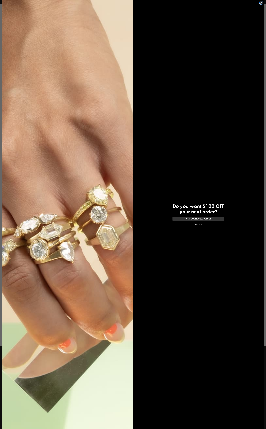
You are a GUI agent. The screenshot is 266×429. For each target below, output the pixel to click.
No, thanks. (198, 224)
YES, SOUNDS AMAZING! (198, 218)
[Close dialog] (261, 2)
